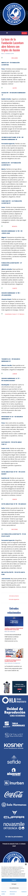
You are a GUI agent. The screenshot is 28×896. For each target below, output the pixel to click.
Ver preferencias (14, 888)
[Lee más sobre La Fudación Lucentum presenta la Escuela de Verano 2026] (14, 653)
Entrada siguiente (14, 599)
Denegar (14, 884)
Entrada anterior (14, 596)
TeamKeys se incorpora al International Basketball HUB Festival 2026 (14, 628)
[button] (26, 864)
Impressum (24, 891)
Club (8, 631)
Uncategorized (16, 663)
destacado (12, 631)
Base (2, 53)
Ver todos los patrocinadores (14, 836)
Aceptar (14, 880)
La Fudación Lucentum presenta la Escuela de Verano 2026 (13, 660)
